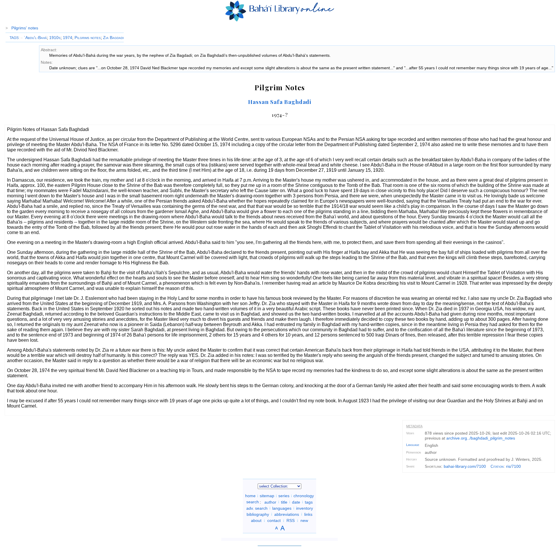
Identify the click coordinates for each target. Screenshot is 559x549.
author (270, 502)
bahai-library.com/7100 (465, 466)
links (308, 514)
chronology (303, 495)
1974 (67, 37)
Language (412, 445)
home (250, 495)
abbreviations (286, 514)
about (256, 520)
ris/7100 (513, 466)
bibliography (258, 514)
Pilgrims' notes (24, 28)
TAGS (14, 38)
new (304, 520)
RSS (290, 520)
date (296, 502)
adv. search (257, 508)
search (252, 502)
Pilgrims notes (88, 37)
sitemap (267, 495)
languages (281, 508)
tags (309, 502)
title (284, 502)
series (283, 495)
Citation (497, 466)
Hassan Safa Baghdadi (279, 101)
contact (274, 520)
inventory (304, 508)
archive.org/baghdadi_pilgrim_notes (480, 438)
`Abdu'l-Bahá (33, 37)
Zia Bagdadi (113, 37)
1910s (55, 37)
